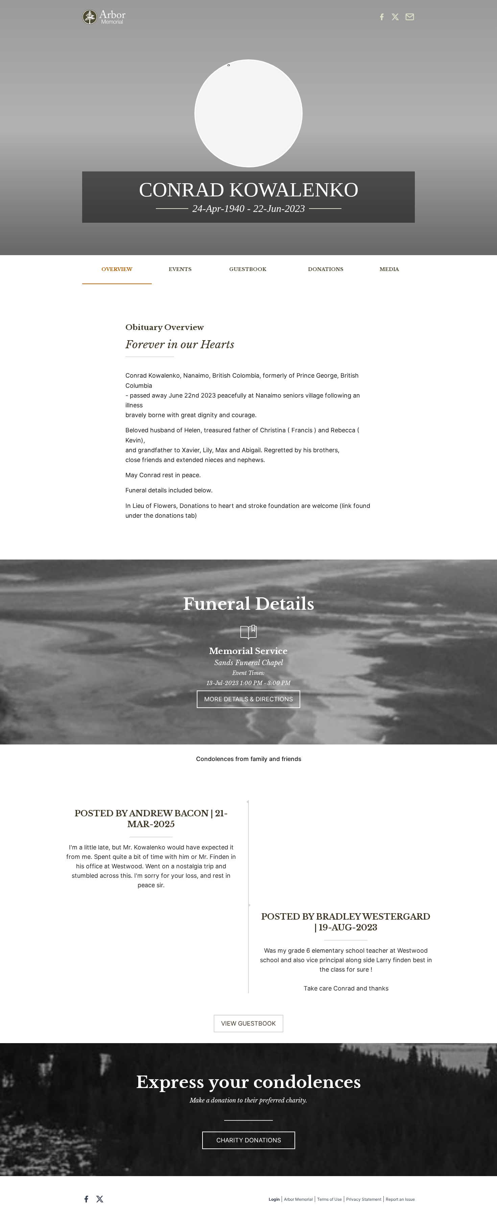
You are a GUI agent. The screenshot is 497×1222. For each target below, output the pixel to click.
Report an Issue (400, 1199)
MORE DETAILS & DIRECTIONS (248, 699)
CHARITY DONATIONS (248, 1140)
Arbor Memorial (298, 1199)
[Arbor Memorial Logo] (103, 17)
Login (274, 1199)
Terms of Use (329, 1199)
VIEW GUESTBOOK (248, 1023)
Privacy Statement (363, 1199)
